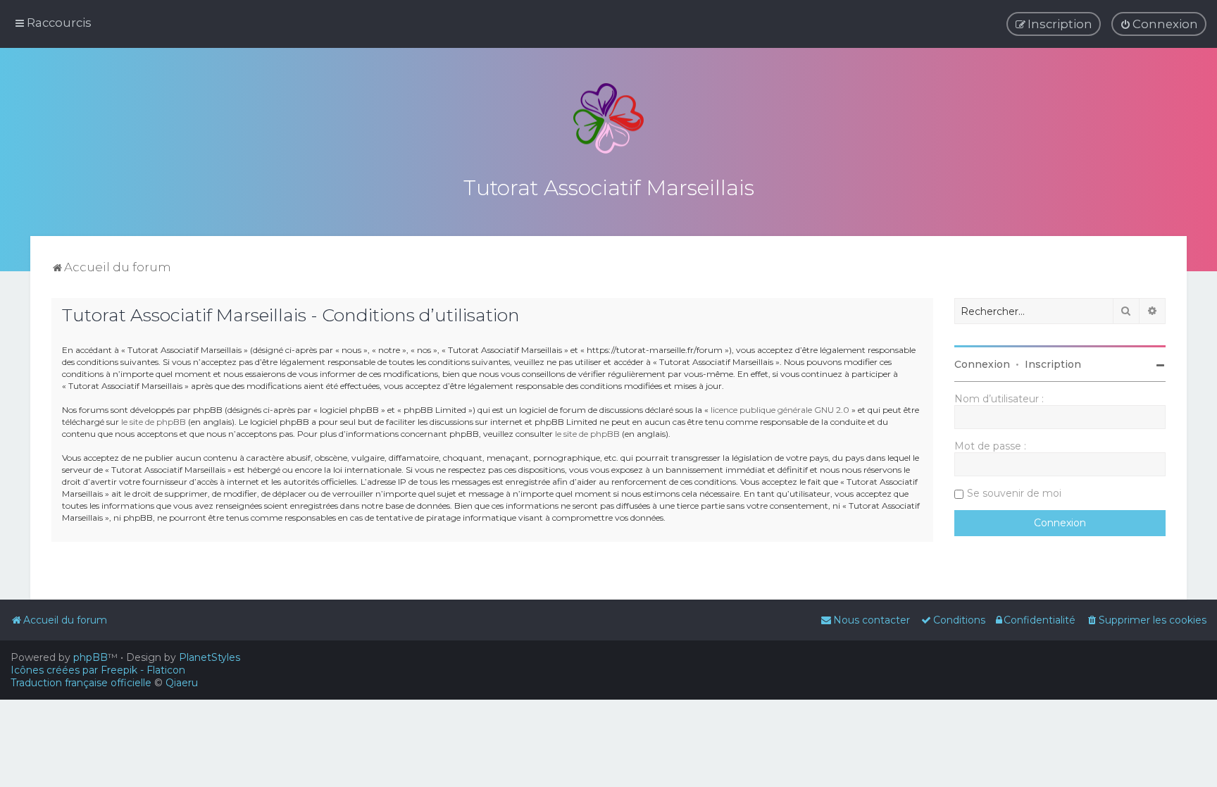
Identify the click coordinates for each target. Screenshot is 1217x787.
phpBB (90, 657)
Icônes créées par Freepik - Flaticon (98, 670)
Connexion (982, 364)
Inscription (1053, 364)
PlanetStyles (209, 657)
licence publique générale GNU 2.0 (780, 409)
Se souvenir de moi (1014, 493)
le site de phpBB (153, 421)
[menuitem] (1158, 24)
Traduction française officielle (81, 682)
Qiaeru (182, 682)
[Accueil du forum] (608, 118)
